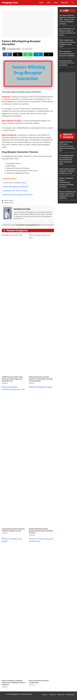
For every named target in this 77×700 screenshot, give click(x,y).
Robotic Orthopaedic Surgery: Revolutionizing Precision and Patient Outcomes (41, 531)
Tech (55, 2)
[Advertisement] (28, 24)
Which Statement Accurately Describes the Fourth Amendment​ (67, 54)
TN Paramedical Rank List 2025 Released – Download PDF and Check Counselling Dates (40, 379)
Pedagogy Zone (10, 2)
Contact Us (52, 694)
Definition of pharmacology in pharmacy (18, 195)
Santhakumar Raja (14, 49)
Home (41, 2)
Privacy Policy (70, 694)
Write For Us (61, 694)
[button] (72, 2)
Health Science (8, 200)
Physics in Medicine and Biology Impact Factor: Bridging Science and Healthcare (13, 682)
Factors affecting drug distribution (15, 187)
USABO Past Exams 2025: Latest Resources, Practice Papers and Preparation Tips (12, 379)
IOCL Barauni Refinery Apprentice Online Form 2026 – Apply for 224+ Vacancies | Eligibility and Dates (67, 19)
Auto (48, 2)
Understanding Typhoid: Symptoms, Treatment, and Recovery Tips (67, 171)
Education (64, 2)
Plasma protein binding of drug (14, 183)
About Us (45, 694)
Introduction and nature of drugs (15, 191)
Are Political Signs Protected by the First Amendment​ (66, 63)
